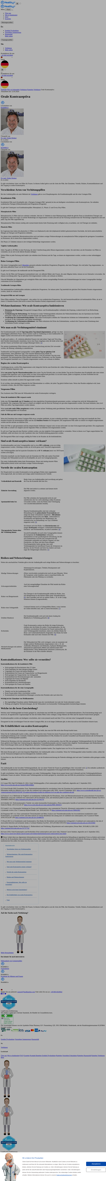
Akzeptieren (96, 1164)
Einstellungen (96, 1170)
